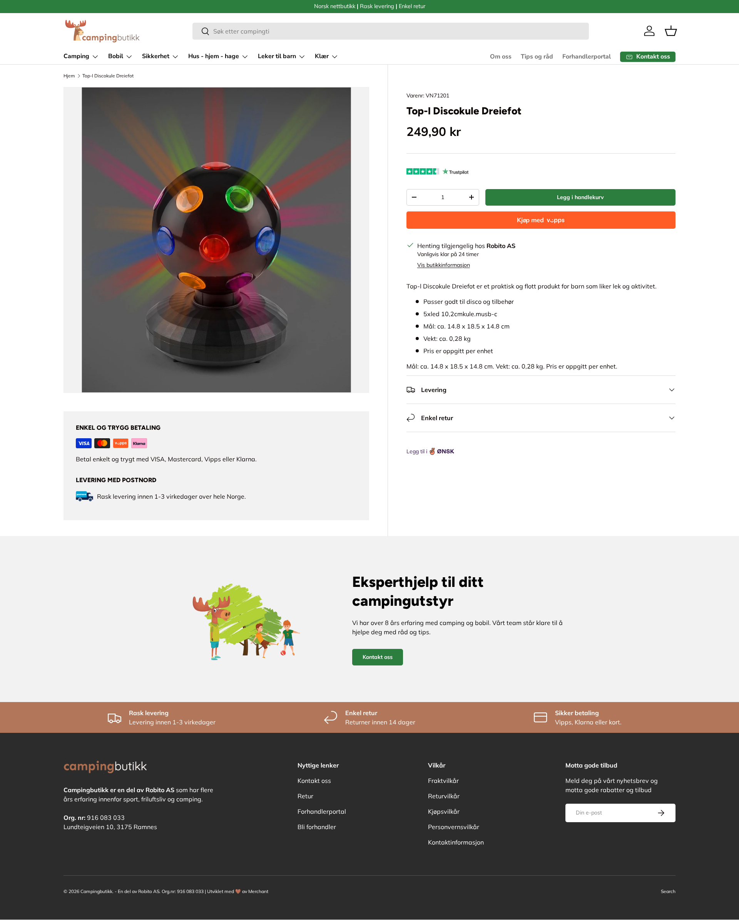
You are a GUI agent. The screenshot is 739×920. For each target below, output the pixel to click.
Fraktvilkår (443, 780)
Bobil (115, 56)
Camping (76, 56)
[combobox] (390, 31)
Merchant (258, 891)
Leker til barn (277, 56)
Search (668, 891)
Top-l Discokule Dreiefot (108, 76)
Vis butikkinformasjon (443, 264)
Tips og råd (537, 56)
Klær (322, 56)
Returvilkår (444, 796)
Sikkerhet (155, 56)
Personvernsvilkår (453, 827)
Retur (305, 796)
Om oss (501, 56)
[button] (670, 30)
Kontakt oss (378, 657)
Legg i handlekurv (580, 197)
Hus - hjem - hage (213, 56)
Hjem (69, 76)
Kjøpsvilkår (444, 811)
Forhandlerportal (586, 56)
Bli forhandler (317, 827)
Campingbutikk (96, 891)
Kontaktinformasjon (456, 842)
